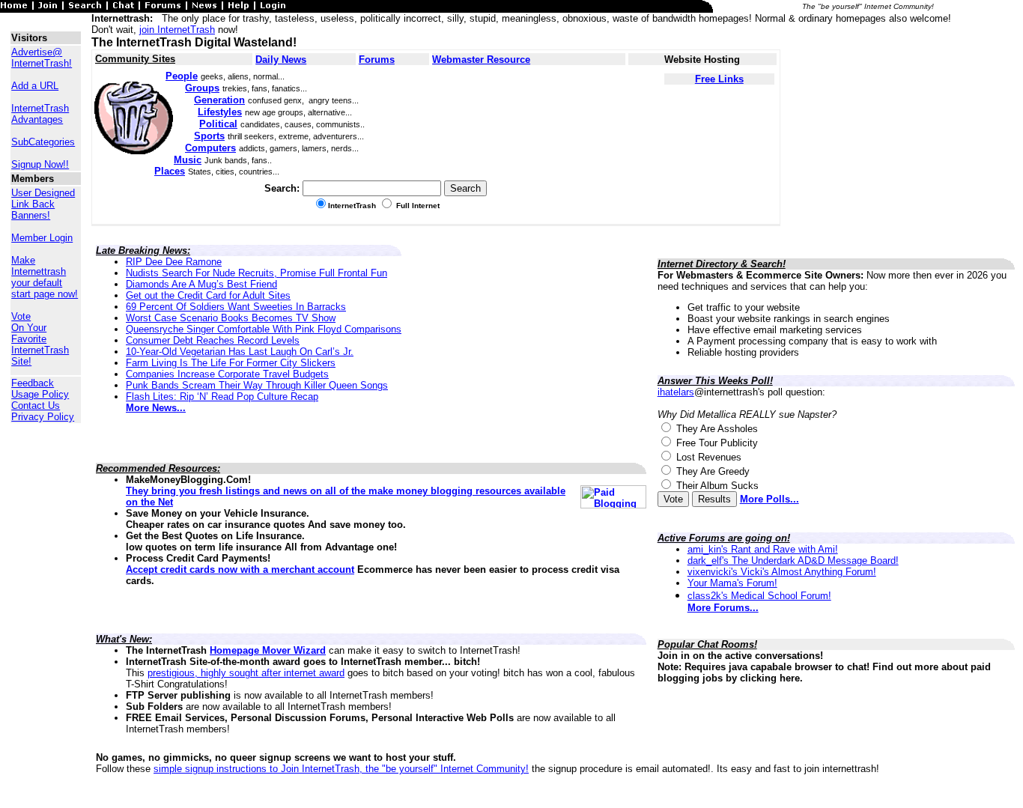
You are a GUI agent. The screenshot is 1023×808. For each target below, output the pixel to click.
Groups (202, 88)
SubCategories (43, 142)
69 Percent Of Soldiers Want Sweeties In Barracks (236, 306)
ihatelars (676, 392)
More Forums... (723, 607)
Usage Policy (40, 394)
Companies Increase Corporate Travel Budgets (227, 374)
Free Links (719, 79)
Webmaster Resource (481, 59)
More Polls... (769, 499)
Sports (209, 136)
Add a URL (34, 85)
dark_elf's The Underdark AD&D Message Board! (793, 560)
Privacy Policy (42, 416)
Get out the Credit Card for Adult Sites (208, 295)
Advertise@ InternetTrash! (41, 57)
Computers (210, 148)
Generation (219, 100)
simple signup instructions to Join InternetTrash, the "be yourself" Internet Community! (341, 768)
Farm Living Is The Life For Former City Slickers (231, 362)
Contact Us (35, 405)
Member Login (42, 237)
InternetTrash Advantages (40, 114)
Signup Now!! (40, 164)
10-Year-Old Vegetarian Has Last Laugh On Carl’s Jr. (239, 351)
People (182, 76)
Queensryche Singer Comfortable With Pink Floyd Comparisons (263, 329)
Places (169, 171)
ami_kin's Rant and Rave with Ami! (762, 549)
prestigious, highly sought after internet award (246, 672)
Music (187, 159)
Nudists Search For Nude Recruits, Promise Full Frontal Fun (256, 273)
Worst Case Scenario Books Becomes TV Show (231, 317)
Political (218, 124)
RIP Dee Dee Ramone (174, 261)
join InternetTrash (177, 29)
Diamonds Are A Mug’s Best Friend (201, 284)
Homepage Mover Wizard (268, 650)
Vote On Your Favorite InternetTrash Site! (40, 339)
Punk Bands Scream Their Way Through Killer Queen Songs (257, 385)
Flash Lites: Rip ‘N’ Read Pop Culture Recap (222, 396)
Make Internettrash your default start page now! (44, 277)
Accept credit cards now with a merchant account (240, 569)
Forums (377, 59)
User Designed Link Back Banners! (43, 204)
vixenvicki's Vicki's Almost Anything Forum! (781, 571)
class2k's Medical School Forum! (759, 595)
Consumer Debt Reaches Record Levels (213, 340)
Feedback (32, 383)
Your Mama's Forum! (732, 583)
